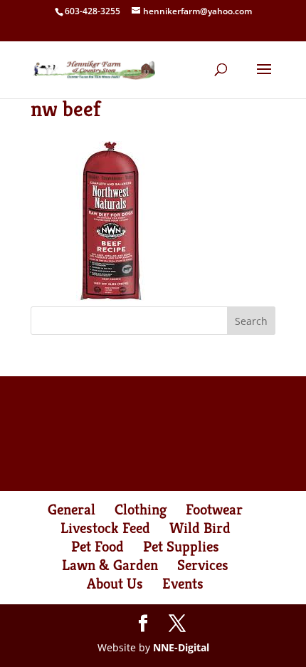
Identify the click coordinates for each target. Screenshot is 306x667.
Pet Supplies (181, 546)
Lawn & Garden (110, 565)
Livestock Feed (105, 528)
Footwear (214, 509)
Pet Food (97, 546)
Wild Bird (200, 528)
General (71, 509)
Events (183, 583)
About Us (115, 583)
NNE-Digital (181, 647)
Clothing (141, 509)
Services (202, 565)
